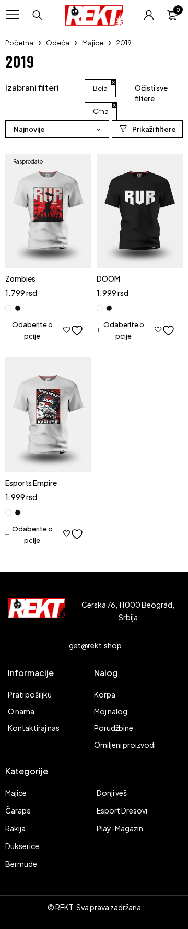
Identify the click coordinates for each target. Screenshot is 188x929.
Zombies (20, 278)
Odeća (57, 43)
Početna (19, 43)
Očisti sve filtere (151, 93)
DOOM (108, 278)
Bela (100, 88)
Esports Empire (31, 482)
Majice (92, 43)
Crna (101, 111)
